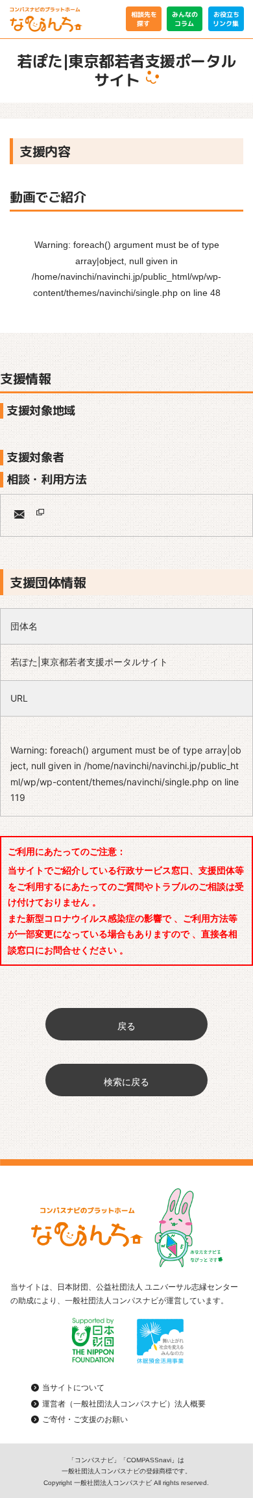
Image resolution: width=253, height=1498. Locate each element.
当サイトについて (73, 1387)
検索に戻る (126, 1081)
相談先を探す (143, 19)
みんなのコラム (185, 19)
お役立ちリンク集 (226, 19)
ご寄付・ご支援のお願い (85, 1419)
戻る (126, 1025)
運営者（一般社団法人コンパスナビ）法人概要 (124, 1403)
